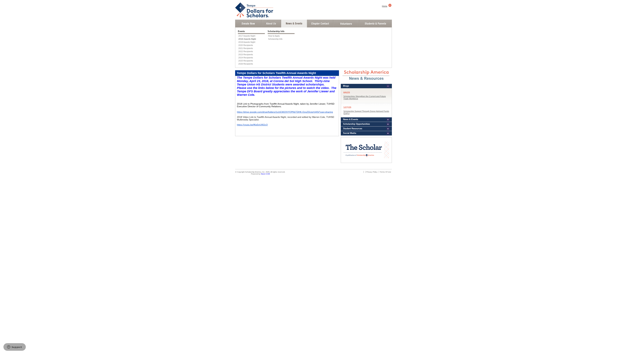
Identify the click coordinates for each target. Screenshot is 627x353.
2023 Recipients (245, 54)
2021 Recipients (245, 48)
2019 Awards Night (246, 42)
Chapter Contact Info (320, 23)
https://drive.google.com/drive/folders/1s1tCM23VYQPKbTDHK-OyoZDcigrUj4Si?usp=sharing (285, 112)
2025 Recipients (245, 61)
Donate (248, 23)
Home (384, 6)
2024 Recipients (245, 58)
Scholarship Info (275, 39)
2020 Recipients (245, 45)
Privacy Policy (372, 172)
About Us (271, 23)
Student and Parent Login (375, 23)
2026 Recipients (245, 64)
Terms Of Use (385, 172)
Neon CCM (265, 174)
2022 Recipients (245, 51)
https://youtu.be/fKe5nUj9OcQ (252, 124)
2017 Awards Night (246, 36)
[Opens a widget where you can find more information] (14, 347)
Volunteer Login (346, 23)
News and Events (294, 23)
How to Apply (274, 36)
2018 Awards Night (247, 39)
